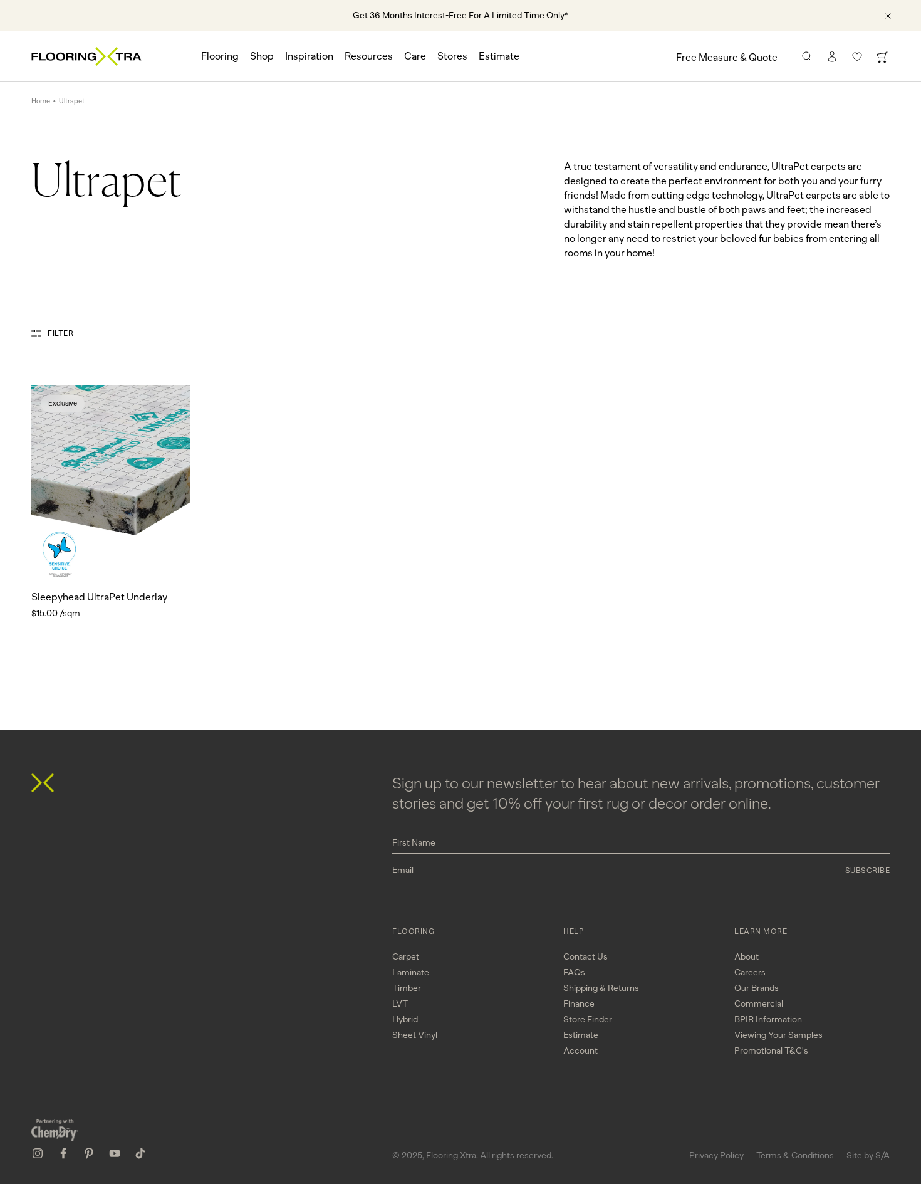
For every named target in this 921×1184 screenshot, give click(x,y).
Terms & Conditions (795, 1155)
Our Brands (756, 988)
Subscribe (867, 870)
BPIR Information (768, 1019)
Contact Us (585, 956)
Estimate (499, 56)
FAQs (574, 972)
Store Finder (587, 1019)
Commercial (758, 1003)
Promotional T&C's (771, 1050)
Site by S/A (868, 1155)
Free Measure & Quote (727, 57)
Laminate (410, 972)
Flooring (220, 56)
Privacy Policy (716, 1155)
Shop (262, 56)
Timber (406, 988)
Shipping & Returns (601, 988)
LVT (400, 1003)
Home (40, 101)
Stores (452, 56)
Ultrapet (72, 101)
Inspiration (309, 56)
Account (580, 1050)
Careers (750, 972)
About (746, 956)
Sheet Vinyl (414, 1035)
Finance (579, 1003)
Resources (369, 56)
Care (415, 56)
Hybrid (405, 1019)
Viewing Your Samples (778, 1035)
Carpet (405, 956)
